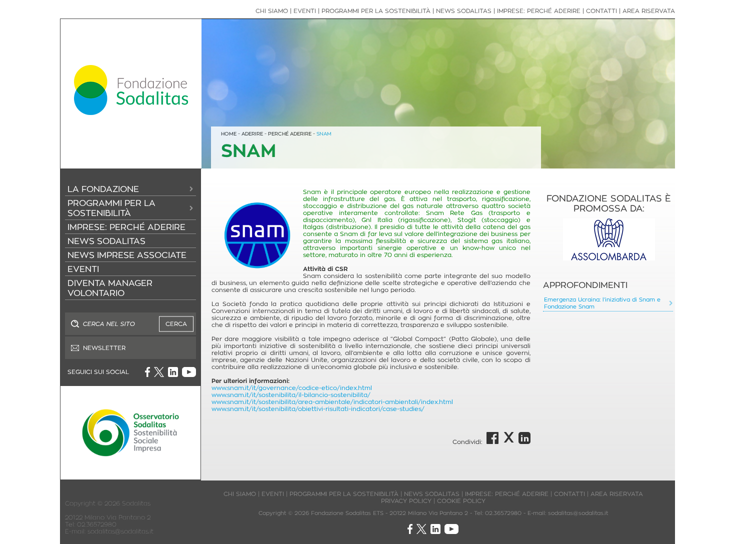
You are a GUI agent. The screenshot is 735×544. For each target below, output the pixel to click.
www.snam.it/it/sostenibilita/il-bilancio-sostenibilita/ (291, 394)
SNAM (324, 133)
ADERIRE (252, 133)
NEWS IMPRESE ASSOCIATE (127, 255)
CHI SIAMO (272, 10)
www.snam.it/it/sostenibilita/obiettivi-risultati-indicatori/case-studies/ (318, 408)
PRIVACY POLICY (406, 500)
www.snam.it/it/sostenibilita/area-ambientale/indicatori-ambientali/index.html (332, 402)
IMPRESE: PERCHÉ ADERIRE (127, 227)
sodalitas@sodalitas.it (121, 531)
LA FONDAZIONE (103, 189)
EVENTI (83, 269)
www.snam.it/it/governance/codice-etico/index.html (292, 388)
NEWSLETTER (104, 348)
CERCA (176, 324)
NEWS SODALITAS (107, 241)
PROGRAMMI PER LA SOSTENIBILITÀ (112, 208)
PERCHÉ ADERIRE (290, 133)
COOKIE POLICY (461, 500)
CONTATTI (601, 10)
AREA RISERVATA (648, 10)
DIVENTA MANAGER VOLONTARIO (110, 288)
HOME (228, 133)
